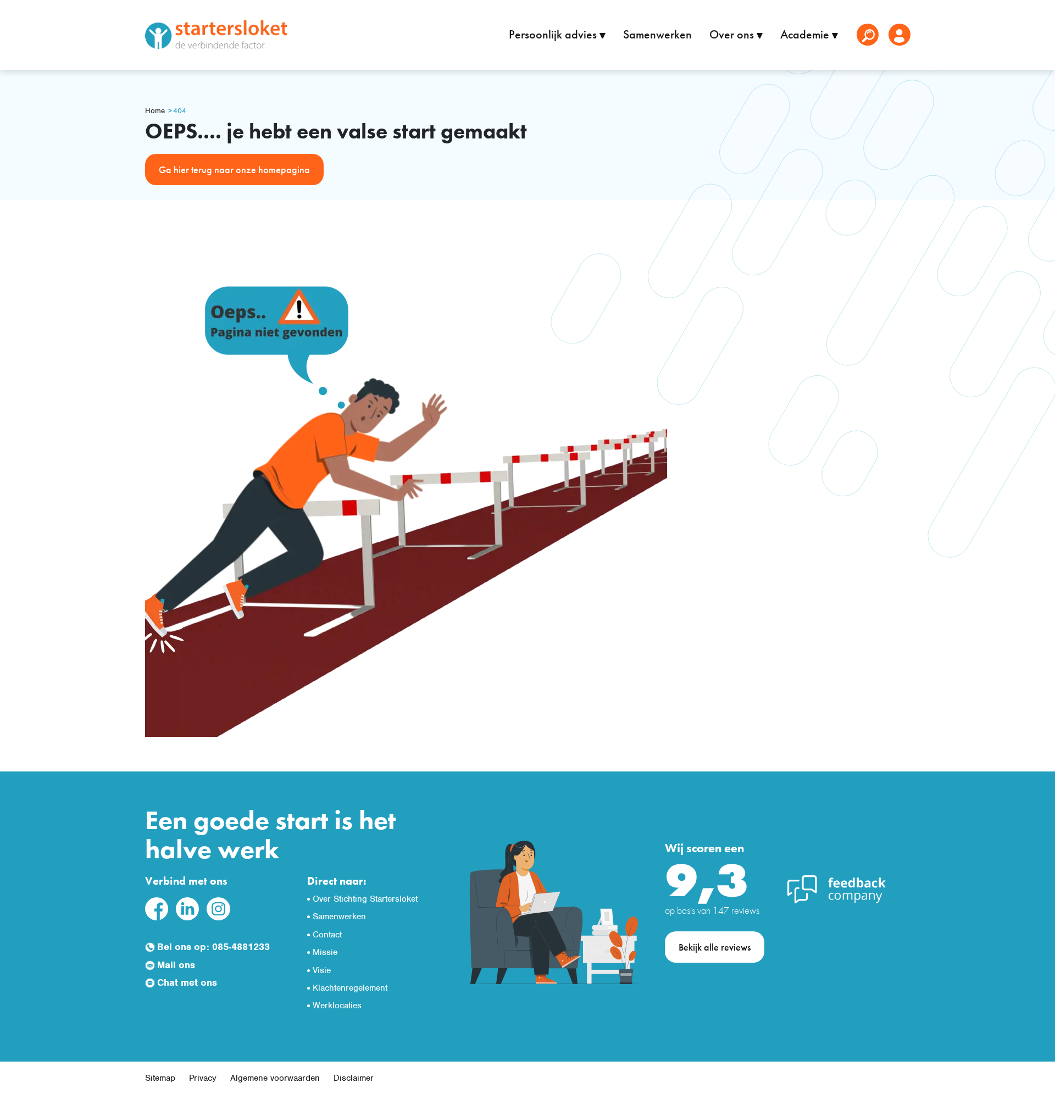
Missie (325, 952)
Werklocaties (337, 1005)
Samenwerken (657, 34)
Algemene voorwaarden (275, 1078)
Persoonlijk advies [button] (554, 34)
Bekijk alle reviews (715, 947)
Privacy (202, 1078)
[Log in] (899, 35)
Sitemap (160, 1078)
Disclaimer (354, 1078)
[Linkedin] (187, 908)
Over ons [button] (733, 34)
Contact (327, 934)
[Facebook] (156, 908)
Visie (322, 970)
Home (155, 110)
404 (179, 110)
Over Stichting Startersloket (365, 898)
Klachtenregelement (350, 987)
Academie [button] (806, 34)
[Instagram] (218, 908)
